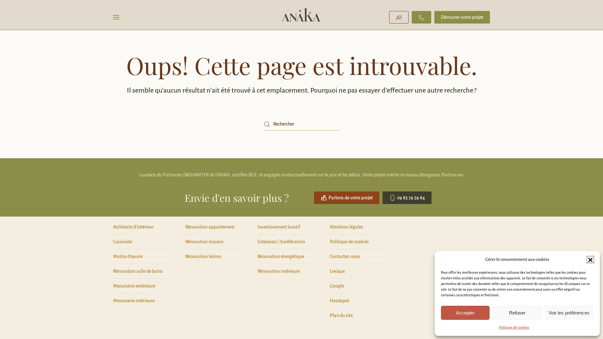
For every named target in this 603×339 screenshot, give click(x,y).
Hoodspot (339, 300)
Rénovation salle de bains (138, 271)
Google (337, 285)
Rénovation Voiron (203, 256)
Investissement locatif (279, 226)
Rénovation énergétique (281, 256)
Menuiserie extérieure (134, 285)
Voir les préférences (569, 312)
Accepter (465, 312)
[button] (590, 259)
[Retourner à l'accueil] (302, 17)
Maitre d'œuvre (128, 256)
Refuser (517, 312)
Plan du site (341, 315)
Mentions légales (346, 226)
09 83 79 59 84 (411, 197)
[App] (399, 17)
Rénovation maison (204, 241)
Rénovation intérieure (279, 271)
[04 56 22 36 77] (421, 17)
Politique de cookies (514, 327)
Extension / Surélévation (281, 241)
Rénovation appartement (209, 226)
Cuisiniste (122, 241)
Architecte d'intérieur (133, 226)
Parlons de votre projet (351, 197)
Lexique (337, 271)
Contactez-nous (345, 256)
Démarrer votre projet (462, 17)
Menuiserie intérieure (134, 300)
